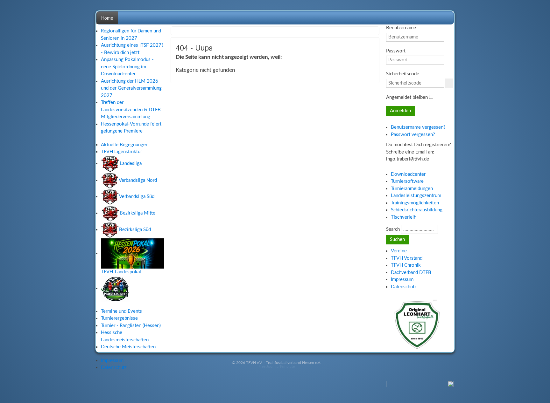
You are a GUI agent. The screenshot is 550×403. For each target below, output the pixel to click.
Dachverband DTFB (411, 272)
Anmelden (400, 110)
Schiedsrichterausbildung (416, 210)
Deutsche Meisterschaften (128, 347)
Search (393, 229)
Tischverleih (403, 217)
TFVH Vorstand (406, 258)
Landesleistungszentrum (416, 195)
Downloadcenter (408, 174)
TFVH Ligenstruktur (121, 151)
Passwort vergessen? (413, 134)
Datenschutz (114, 367)
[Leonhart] (418, 322)
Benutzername (401, 27)
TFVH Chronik (406, 265)
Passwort (395, 51)
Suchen (397, 239)
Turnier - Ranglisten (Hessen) (131, 325)
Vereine (399, 251)
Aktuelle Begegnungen (124, 144)
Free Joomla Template (276, 366)
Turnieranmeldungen (412, 188)
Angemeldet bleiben (407, 97)
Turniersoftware (407, 181)
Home (107, 18)
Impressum (112, 360)
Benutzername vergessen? (418, 127)
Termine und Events (121, 311)
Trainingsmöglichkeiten (415, 203)
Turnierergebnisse (119, 318)
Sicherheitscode (402, 74)
